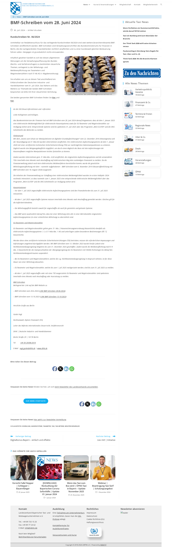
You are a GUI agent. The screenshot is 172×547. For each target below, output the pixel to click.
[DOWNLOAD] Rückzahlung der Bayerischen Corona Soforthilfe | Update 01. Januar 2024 (49, 489)
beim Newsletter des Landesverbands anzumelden (76, 387)
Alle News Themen (136, 83)
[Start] (13, 17)
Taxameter (47, 426)
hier (12, 101)
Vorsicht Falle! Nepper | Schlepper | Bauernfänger (22, 486)
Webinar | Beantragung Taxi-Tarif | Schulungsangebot (103, 486)
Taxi (53, 426)
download (26, 426)
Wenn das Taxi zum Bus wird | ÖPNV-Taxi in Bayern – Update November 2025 (76, 487)
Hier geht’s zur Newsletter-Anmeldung (50, 419)
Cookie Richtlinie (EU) (95, 519)
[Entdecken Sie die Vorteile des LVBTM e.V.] (94, 532)
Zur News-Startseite (36, 401)
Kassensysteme (36, 426)
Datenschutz (92, 516)
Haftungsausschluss (95, 522)
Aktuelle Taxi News (137, 22)
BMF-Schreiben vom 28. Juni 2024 (36, 17)
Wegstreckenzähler (72, 426)
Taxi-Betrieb (59, 426)
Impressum (91, 513)
